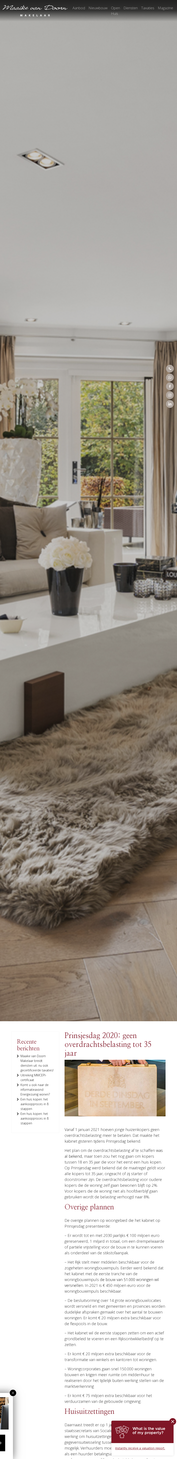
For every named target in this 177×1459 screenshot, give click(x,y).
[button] (13, 1393)
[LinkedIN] (170, 404)
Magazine (165, 7)
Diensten (130, 7)
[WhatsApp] (170, 377)
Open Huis (115, 10)
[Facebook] (170, 386)
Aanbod (79, 7)
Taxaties (147, 7)
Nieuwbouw (97, 7)
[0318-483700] (170, 369)
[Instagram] (170, 395)
